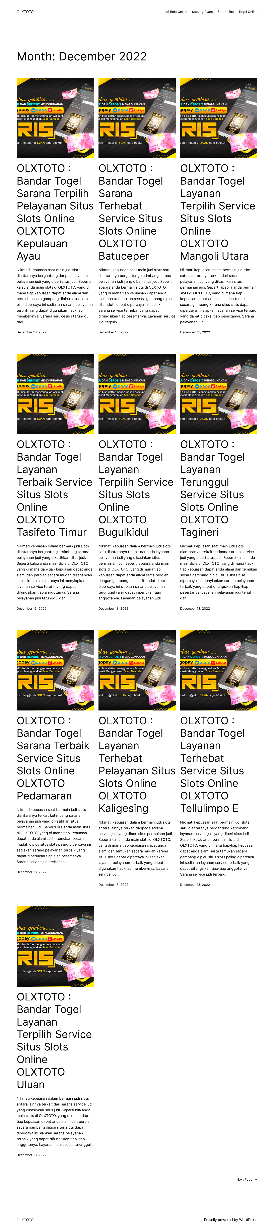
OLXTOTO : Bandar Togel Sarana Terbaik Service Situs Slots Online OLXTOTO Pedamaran (53, 758)
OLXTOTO (25, 12)
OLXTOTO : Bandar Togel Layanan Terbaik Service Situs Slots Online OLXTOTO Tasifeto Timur (54, 488)
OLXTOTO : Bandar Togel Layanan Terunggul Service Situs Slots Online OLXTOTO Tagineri (212, 488)
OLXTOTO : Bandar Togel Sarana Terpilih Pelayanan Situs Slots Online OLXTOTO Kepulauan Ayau (55, 212)
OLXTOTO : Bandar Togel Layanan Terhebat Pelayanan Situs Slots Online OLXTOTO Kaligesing (137, 764)
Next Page (246, 1179)
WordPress (248, 1220)
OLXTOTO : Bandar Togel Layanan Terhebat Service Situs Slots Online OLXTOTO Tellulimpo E (212, 764)
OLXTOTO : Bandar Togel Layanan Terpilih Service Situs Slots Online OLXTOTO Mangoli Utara (217, 212)
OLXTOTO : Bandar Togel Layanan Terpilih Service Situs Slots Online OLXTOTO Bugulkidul (136, 488)
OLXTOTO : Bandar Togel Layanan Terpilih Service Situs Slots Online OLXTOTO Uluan (54, 1041)
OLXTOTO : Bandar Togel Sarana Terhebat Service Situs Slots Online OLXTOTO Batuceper (130, 212)
